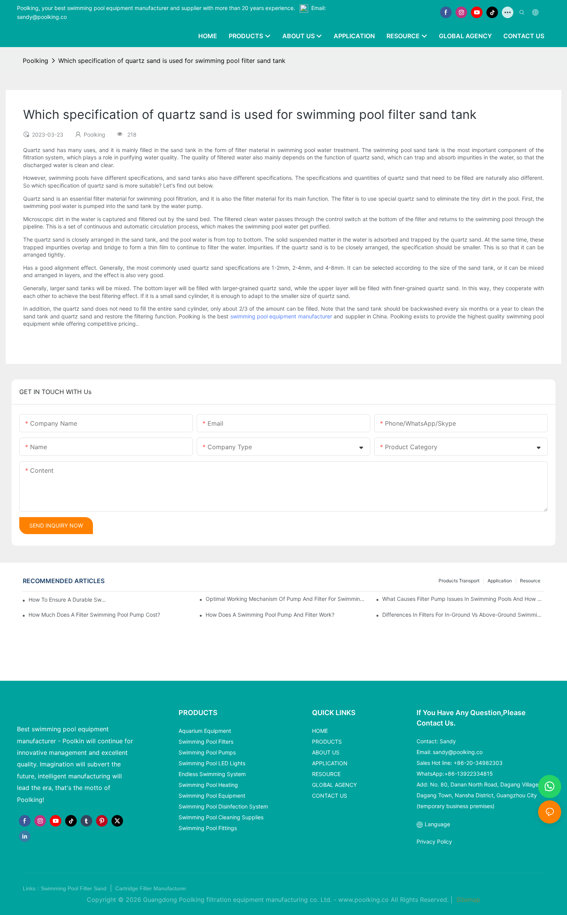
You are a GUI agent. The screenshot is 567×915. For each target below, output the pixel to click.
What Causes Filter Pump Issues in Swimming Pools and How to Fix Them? (463, 598)
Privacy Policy (434, 841)
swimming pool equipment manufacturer (281, 316)
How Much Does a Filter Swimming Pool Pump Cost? (94, 614)
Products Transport (459, 581)
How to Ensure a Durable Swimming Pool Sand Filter (67, 599)
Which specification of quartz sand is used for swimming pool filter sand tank (171, 60)
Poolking (35, 60)
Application (500, 581)
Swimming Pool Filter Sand (74, 888)
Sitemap (467, 899)
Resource (530, 581)
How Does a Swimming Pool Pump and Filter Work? (270, 614)
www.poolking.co (363, 899)
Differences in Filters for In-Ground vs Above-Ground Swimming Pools (463, 614)
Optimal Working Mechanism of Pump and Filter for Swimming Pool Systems (287, 598)
